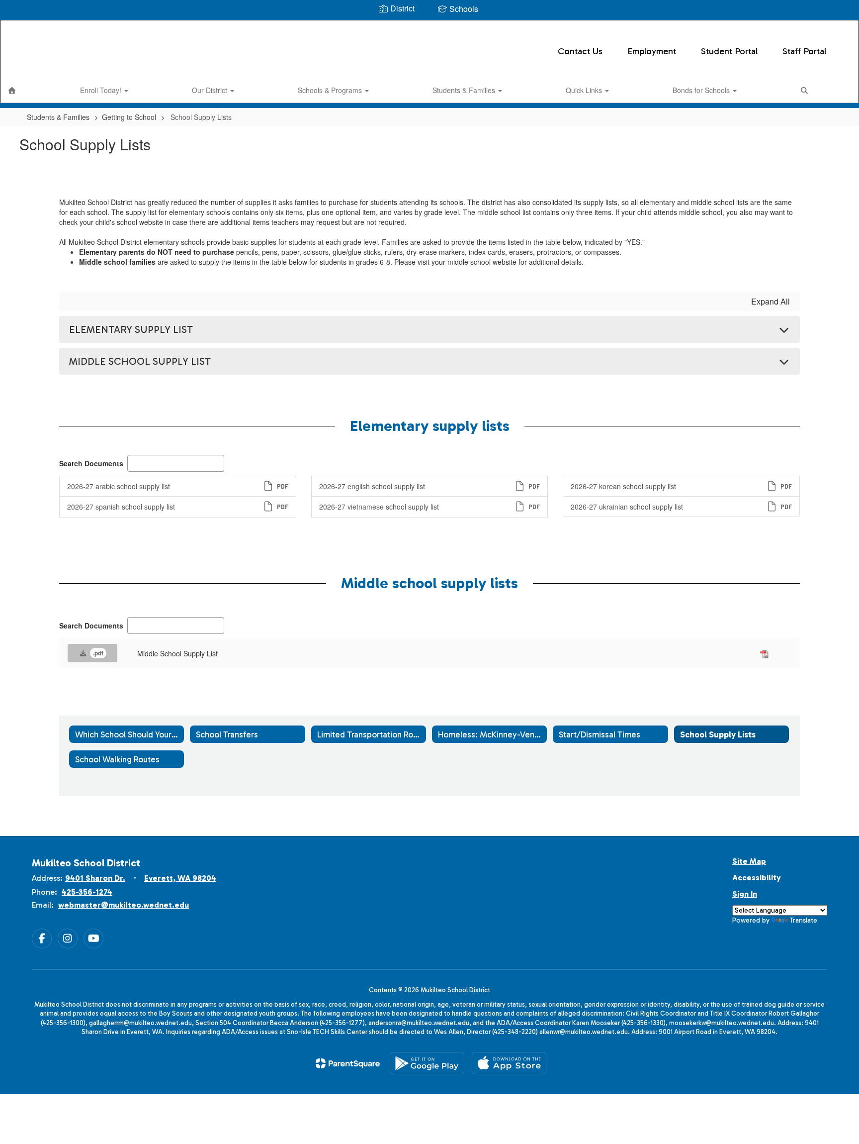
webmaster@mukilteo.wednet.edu (123, 905)
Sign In (744, 894)
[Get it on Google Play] (427, 1063)
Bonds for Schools (702, 90)
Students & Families (464, 90)
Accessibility (756, 877)
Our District (210, 90)
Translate (803, 920)
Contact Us (580, 51)
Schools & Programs (331, 90)
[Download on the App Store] (509, 1063)
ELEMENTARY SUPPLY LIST (131, 329)
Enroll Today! (101, 90)
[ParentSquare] (347, 1063)
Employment (651, 51)
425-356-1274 (87, 892)
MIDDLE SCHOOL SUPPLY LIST (140, 361)
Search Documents (91, 463)
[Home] (12, 90)
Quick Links (585, 90)
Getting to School (129, 117)
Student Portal (729, 51)
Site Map (749, 861)
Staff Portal (804, 51)
